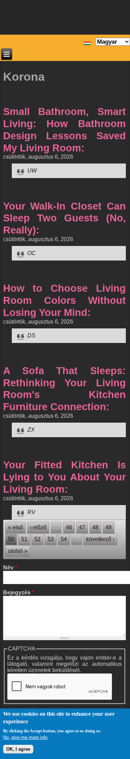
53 (50, 539)
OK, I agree (18, 749)
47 (82, 527)
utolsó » (17, 551)
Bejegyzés (18, 592)
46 (69, 527)
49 (108, 527)
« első (15, 527)
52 (37, 539)
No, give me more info (25, 737)
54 (64, 539)
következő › (100, 539)
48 (95, 527)
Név (10, 568)
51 (24, 539)
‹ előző (38, 527)
